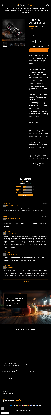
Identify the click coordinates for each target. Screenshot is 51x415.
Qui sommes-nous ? (21, 0)
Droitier (32, 41)
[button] (32, 26)
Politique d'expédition (7, 384)
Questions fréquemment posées (33, 368)
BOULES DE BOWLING (38, 8)
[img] (6, 203)
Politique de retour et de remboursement (11, 387)
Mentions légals (6, 389)
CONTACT (27, 12)
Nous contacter (29, 366)
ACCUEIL (8, 8)
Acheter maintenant (39, 50)
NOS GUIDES (44, 10)
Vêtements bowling (26, 8)
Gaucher (39, 41)
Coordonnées (5, 391)
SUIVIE (22, 12)
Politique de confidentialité (8, 382)
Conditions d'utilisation (7, 378)
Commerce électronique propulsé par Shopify (25, 410)
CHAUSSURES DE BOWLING (10, 10)
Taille (31, 32)
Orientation (33, 39)
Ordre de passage (30, 371)
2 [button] (24, 281)
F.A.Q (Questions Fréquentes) (9, 0)
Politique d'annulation (7, 393)
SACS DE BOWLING (25, 10)
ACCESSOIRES (35, 10)
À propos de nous (30, 364)
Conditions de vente (7, 380)
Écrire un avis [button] (25, 195)
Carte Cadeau (15, 8)
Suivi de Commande (31, 0)
